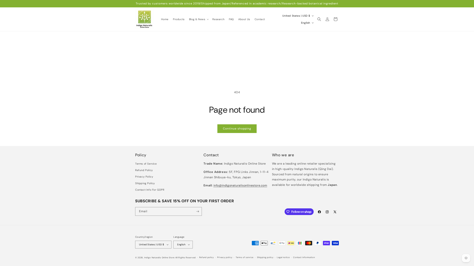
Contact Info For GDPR (149, 189)
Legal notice (283, 257)
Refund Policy (144, 170)
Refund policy (206, 257)
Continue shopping (237, 128)
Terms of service (244, 257)
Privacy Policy (144, 176)
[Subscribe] (197, 211)
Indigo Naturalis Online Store (159, 257)
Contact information (304, 257)
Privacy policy (224, 257)
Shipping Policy (145, 183)
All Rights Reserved (185, 257)
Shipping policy (265, 257)
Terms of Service (146, 163)
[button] (198, 19)
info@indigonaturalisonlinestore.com (240, 185)
